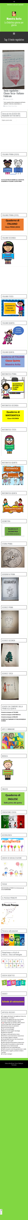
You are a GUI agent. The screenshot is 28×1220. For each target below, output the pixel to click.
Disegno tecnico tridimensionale (10, 1045)
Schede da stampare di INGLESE (9, 717)
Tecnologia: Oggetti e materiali (9, 1037)
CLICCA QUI (8, 889)
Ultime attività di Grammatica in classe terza (13, 1042)
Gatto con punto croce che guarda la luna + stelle (14, 1049)
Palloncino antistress (7, 1032)
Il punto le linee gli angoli (15, 5)
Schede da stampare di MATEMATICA (11, 714)
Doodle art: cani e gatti (7, 1040)
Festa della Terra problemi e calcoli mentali (12, 1044)
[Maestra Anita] (14, 14)
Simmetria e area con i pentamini (10, 1026)
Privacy (1, 1212)
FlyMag (20, 1063)
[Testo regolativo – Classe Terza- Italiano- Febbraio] (13, 69)
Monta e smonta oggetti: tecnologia (11, 1030)
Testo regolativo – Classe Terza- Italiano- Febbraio (14, 93)
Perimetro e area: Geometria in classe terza (13, 1035)
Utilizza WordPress (9, 1063)
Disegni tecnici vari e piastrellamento (11, 1047)
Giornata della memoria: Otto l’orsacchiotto (12, 1039)
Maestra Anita (14, 18)
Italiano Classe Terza (9, 106)
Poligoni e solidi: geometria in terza (10, 1034)
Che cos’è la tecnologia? (8, 1029)
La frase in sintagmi (7, 1054)
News (15, 106)
